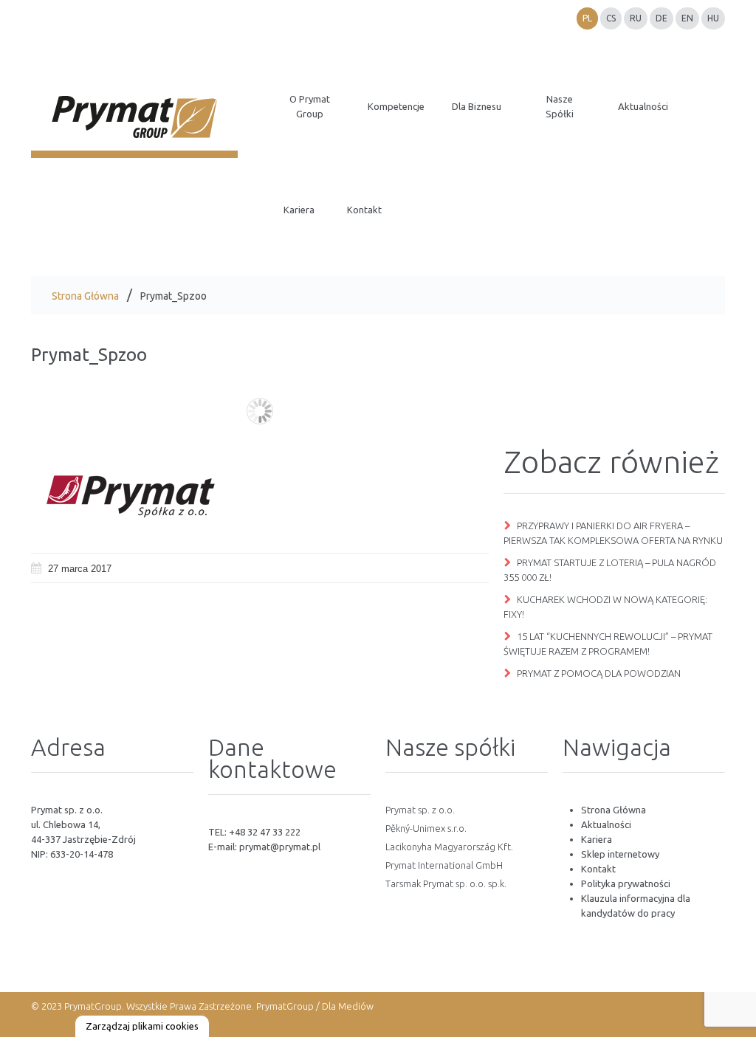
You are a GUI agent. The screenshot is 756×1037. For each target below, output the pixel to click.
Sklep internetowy (620, 854)
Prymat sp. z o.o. (420, 810)
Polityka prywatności (625, 883)
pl (587, 18)
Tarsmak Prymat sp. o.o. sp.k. (445, 883)
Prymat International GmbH (444, 865)
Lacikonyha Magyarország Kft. (449, 846)
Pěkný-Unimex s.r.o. (426, 828)
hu (713, 18)
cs (611, 18)
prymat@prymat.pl (279, 846)
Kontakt (598, 869)
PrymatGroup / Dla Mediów (314, 1006)
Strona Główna (85, 296)
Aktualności (606, 824)
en (687, 18)
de (661, 18)
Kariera (596, 839)
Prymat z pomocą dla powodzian (599, 673)
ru (636, 18)
